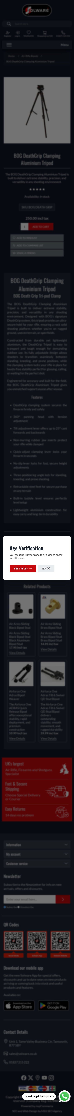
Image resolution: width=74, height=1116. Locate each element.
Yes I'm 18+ (21, 568)
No (44, 568)
